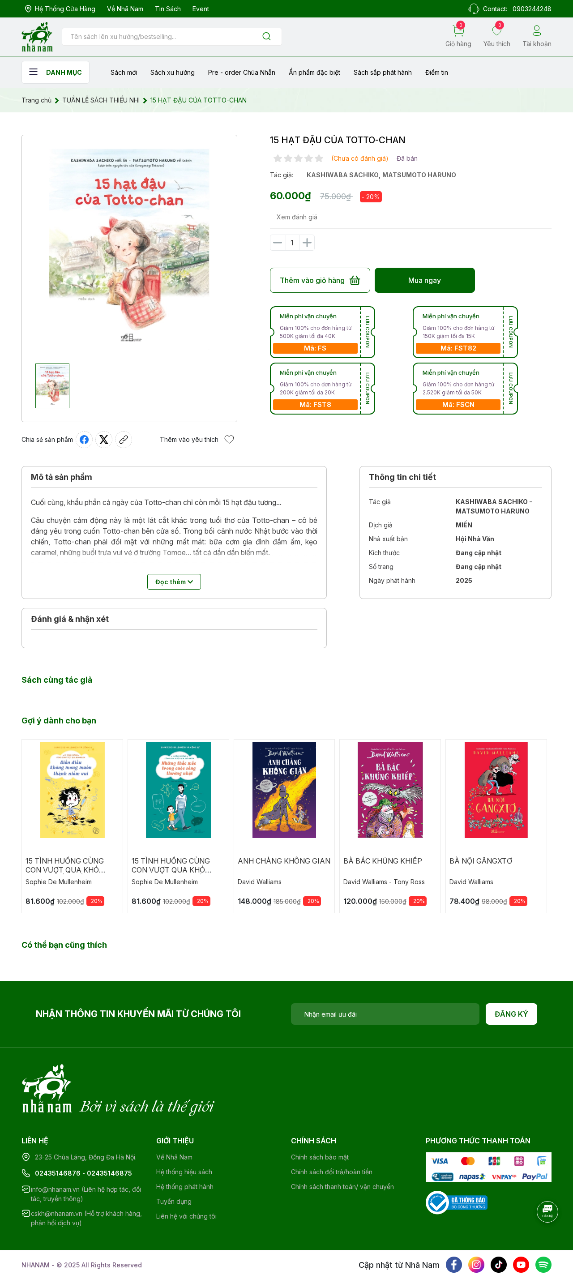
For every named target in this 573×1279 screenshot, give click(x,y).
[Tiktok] (499, 1265)
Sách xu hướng (172, 72)
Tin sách (168, 9)
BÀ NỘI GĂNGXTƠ (480, 860)
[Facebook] (454, 1265)
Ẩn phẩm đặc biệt (314, 72)
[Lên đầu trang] (548, 1236)
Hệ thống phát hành (185, 1186)
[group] (129, 249)
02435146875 (109, 1173)
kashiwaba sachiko (343, 175)
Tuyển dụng (174, 1201)
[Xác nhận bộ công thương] (456, 1202)
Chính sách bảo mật (320, 1157)
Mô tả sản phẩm (61, 477)
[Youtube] (521, 1265)
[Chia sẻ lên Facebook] (84, 439)
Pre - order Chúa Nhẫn (241, 72)
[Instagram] (476, 1265)
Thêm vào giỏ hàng (312, 280)
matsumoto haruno (419, 175)
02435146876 (58, 1173)
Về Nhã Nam (125, 9)
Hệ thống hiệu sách (184, 1172)
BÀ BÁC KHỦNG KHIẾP (382, 860)
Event (200, 9)
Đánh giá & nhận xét (70, 619)
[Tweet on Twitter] (103, 439)
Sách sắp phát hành (383, 72)
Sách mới (124, 72)
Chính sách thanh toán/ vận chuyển (342, 1186)
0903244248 (532, 9)
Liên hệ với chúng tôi (186, 1216)
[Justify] (266, 37)
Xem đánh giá (297, 217)
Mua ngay (424, 280)
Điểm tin (436, 72)
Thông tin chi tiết (402, 477)
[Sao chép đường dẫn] (123, 439)
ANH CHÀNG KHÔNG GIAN (284, 860)
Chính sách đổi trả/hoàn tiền (331, 1172)
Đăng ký (511, 1014)
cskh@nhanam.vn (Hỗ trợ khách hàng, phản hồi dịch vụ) (86, 1218)
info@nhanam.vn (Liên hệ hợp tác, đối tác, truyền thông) (86, 1193)
